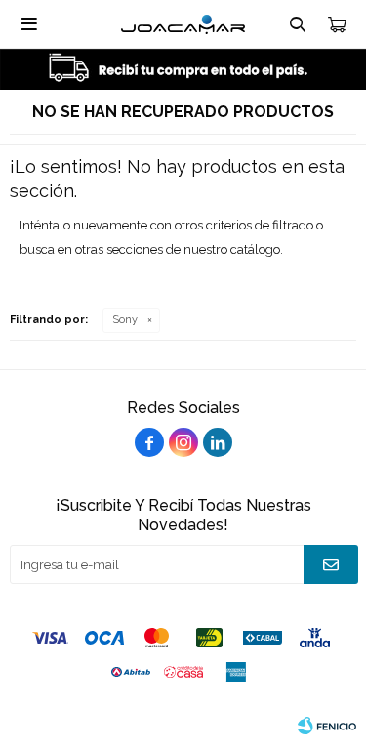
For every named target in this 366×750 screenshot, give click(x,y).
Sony (125, 319)
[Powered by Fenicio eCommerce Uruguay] (327, 725)
